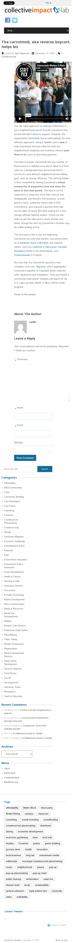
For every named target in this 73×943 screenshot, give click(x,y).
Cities (7, 492)
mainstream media (49, 855)
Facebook (7, 20)
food (35, 837)
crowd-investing (30, 819)
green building (52, 843)
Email (19, 426)
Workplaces (10, 691)
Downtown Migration (14, 536)
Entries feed (9, 773)
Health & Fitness (12, 576)
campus (29, 813)
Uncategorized (11, 682)
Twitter (14, 20)
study (27, 885)
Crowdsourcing (9, 56)
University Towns (12, 687)
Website (18, 442)
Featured (8, 550)
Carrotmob (34, 138)
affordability (12, 807)
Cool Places (10, 506)
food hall (47, 837)
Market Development (14, 599)
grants (36, 843)
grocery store (13, 849)
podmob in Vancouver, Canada (49, 246)
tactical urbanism (15, 891)
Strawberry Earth (23, 251)
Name (19, 408)
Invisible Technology (14, 595)
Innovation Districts (13, 585)
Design (7, 532)
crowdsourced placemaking (20, 825)
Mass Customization (14, 604)
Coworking (9, 510)
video (9, 896)
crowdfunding (50, 819)
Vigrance (41, 266)
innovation (42, 849)
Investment (9, 590)
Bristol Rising (13, 813)
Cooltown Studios (12, 940)
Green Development (14, 572)
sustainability (42, 885)
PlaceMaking (10, 635)
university (57, 891)
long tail (30, 855)
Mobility (8, 621)
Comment (21, 360)
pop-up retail (39, 873)
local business (13, 855)
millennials (11, 861)
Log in (7, 768)
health (28, 849)
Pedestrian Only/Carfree (16, 630)
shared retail (12, 885)
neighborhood (24, 867)
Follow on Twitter (58, 925)
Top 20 (7, 678)
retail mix (48, 879)
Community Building (14, 497)
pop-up (53, 867)
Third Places (10, 673)
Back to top (61, 940)
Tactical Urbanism (13, 668)
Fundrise (23, 843)
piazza (40, 867)
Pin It (48, 3)
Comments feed (11, 777)
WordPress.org (11, 782)
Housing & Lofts (12, 581)
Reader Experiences (14, 644)
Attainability (10, 483)
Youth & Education (13, 696)
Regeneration (10, 648)
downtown (45, 825)
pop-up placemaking (17, 873)
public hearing (13, 879)
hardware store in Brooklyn (34, 242)
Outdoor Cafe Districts (15, 625)
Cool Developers (12, 501)
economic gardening (17, 837)
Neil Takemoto (22, 53)
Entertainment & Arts (14, 546)
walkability (22, 896)
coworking (11, 819)
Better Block (29, 807)
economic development (30, 831)
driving (9, 831)
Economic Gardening (14, 541)
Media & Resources (13, 608)
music (9, 867)
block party (47, 807)
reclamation (32, 879)
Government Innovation (15, 559)
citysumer (43, 813)
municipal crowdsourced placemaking (42, 861)
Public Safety (10, 639)
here (16, 223)
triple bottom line (38, 891)
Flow (6, 555)
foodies (10, 843)
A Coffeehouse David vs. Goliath (27, 733)
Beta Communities (13, 487)
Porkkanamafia (22, 255)
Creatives (8, 515)
